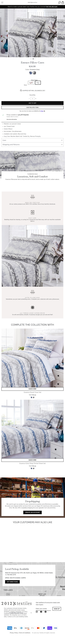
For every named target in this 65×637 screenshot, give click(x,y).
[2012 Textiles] (32, 2)
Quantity (32, 95)
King (38, 82)
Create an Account (32, 512)
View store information (12, 119)
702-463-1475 (53, 6)
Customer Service (16, 613)
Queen (31, 82)
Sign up (57, 609)
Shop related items (32, 107)
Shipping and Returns (11, 144)
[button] (32, 389)
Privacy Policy (14, 632)
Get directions (12, 581)
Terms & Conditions (24, 632)
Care (4, 140)
